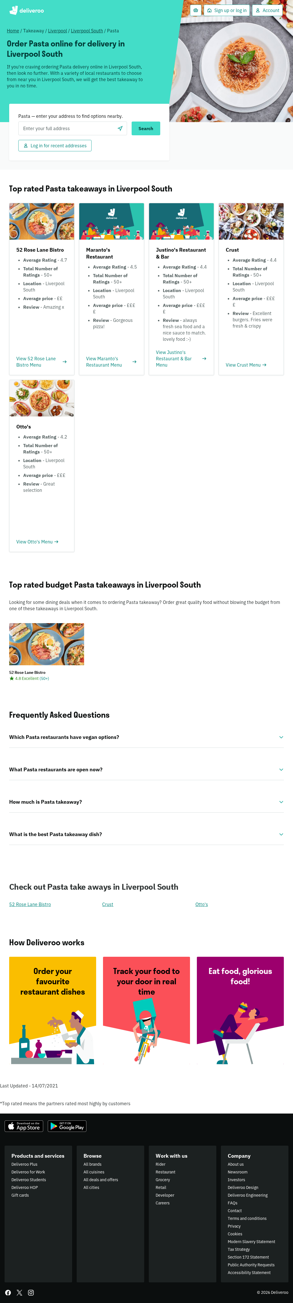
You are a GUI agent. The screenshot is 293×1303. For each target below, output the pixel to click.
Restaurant (165, 1172)
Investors (236, 1179)
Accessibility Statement (249, 1272)
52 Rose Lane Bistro (30, 904)
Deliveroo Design (243, 1187)
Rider (160, 1164)
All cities (91, 1187)
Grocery (163, 1179)
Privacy (234, 1226)
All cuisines (94, 1172)
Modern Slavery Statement (251, 1241)
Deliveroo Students (28, 1179)
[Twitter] (19, 1292)
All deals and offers (101, 1179)
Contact (235, 1210)
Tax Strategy (239, 1249)
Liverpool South (87, 31)
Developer (165, 1195)
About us (236, 1164)
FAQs (232, 1203)
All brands (93, 1164)
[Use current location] (120, 128)
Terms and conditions (247, 1218)
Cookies (235, 1234)
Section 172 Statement (248, 1257)
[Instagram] (30, 1292)
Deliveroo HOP (24, 1187)
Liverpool (57, 31)
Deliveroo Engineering (248, 1195)
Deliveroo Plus (24, 1164)
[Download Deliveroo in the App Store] (24, 1126)
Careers (163, 1203)
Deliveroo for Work (28, 1172)
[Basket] (195, 10)
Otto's (201, 904)
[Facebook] (8, 1292)
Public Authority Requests (251, 1264)
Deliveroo (26, 10)
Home (13, 31)
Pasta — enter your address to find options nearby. (70, 116)
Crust (107, 904)
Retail (161, 1187)
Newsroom (238, 1172)
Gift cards (20, 1195)
